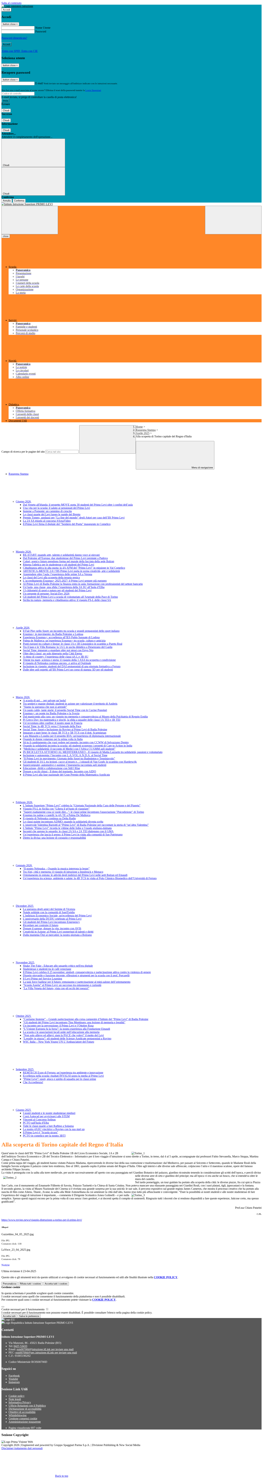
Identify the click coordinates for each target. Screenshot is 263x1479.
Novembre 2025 (25, 962)
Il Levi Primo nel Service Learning (42, 978)
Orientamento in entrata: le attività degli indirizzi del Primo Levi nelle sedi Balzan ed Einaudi (75, 875)
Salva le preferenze (29, 1316)
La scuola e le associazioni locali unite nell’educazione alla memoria (61, 1032)
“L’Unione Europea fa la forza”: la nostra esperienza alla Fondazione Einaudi (66, 1028)
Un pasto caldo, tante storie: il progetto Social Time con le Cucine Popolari (65, 710)
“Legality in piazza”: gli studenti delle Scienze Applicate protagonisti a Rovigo (67, 1038)
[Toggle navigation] (29, 220)
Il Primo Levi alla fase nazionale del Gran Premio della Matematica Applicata (66, 774)
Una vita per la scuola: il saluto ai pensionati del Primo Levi (56, 507)
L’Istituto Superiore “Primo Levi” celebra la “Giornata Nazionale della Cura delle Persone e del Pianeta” (81, 805)
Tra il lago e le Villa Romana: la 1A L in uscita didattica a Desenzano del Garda (67, 647)
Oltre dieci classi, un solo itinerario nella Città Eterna (52, 653)
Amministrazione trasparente (25, 1421)
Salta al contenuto (11, 2)
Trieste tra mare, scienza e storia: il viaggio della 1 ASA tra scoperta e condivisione (69, 659)
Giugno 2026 (23, 501)
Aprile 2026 (23, 627)
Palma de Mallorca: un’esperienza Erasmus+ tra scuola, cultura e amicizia (64, 640)
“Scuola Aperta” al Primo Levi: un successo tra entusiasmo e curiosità (62, 985)
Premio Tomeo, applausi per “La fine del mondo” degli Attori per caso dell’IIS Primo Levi (74, 517)
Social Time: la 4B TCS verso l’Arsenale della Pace (52, 726)
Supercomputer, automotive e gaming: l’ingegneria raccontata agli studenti (64, 764)
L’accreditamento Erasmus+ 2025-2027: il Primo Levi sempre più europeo (65, 580)
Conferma (19, 200)
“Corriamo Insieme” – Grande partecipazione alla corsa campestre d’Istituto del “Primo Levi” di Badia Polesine (85, 1019)
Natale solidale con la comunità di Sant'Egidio (49, 912)
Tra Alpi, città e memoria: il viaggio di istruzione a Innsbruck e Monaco (63, 871)
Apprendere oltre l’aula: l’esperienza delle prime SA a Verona (57, 574)
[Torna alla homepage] (131, 204)
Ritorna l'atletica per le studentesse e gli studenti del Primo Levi (58, 564)
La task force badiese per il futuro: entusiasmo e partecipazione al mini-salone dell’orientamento (76, 981)
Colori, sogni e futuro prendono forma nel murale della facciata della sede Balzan (68, 561)
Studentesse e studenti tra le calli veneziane (47, 968)
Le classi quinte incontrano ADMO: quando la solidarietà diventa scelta (63, 821)
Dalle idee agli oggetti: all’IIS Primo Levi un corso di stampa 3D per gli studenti (68, 669)
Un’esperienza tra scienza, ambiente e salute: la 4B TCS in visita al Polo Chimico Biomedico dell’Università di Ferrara (90, 878)
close (5, 236)
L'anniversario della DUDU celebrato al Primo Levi (52, 918)
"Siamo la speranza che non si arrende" (45, 706)
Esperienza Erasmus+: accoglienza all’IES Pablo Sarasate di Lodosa (61, 637)
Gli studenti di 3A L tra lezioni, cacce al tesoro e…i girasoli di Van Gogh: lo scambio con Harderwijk (80, 761)
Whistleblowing (17, 1415)
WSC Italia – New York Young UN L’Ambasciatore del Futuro (58, 1041)
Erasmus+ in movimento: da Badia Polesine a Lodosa (53, 634)
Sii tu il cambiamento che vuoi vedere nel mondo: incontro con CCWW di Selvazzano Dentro (76, 742)
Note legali (15, 1399)
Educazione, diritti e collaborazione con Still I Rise (51, 768)
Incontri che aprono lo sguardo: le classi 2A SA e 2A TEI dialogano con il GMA (68, 831)
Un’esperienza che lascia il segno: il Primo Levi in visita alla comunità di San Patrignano (73, 834)
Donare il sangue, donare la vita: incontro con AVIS (52, 928)
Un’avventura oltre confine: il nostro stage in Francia (52, 723)
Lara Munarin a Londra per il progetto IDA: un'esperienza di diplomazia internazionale (72, 735)
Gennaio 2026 (24, 865)
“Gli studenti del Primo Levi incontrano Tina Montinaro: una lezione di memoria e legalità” (74, 1022)
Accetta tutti (56, 1283)
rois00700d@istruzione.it (45, 1349)
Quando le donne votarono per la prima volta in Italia (53, 739)
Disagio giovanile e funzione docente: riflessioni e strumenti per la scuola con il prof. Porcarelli (76, 975)
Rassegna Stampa (146, 429)
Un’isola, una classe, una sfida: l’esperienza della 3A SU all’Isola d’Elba (63, 587)
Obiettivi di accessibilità (22, 1412)
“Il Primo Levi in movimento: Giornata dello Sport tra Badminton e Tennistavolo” (69, 758)
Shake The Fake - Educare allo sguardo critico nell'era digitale (58, 965)
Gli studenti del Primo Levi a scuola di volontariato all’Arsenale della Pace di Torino (70, 596)
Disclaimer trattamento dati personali (22, 1448)
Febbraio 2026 (24, 802)
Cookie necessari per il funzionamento (23, 1309)
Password (40, 31)
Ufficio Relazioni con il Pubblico (27, 1405)
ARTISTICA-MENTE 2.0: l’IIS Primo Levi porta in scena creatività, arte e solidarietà (71, 571)
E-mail (39, 83)
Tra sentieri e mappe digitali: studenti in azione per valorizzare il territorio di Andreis (70, 703)
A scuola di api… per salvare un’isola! (44, 700)
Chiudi (6, 110)
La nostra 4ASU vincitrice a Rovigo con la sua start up (54, 1129)
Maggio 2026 (24, 551)
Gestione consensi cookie (23, 1418)
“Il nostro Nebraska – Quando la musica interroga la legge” (56, 868)
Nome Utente (42, 27)
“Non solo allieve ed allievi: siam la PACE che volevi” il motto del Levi (63, 1035)
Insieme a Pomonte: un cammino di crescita (47, 511)
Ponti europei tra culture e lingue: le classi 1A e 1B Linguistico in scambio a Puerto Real (72, 643)
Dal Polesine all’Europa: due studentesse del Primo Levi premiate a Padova (65, 558)
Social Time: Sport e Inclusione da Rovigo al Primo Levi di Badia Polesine (65, 729)
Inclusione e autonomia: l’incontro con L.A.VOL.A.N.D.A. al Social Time (65, 755)
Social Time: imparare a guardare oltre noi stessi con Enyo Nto (58, 650)
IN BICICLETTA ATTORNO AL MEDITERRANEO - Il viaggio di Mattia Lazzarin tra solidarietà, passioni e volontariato (92, 752)
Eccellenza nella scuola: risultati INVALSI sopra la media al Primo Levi (63, 1075)
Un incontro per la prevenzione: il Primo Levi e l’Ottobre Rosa (58, 1025)
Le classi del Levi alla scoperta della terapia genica (51, 577)
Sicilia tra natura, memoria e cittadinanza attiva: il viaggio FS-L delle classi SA (67, 600)
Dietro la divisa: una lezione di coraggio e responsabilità (54, 837)
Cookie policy (17, 1395)
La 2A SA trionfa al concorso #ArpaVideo (47, 520)
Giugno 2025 (23, 1109)
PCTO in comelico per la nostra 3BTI (44, 1135)
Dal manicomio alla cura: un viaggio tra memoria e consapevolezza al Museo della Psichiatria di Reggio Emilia (85, 716)
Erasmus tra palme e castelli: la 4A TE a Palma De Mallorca (56, 815)
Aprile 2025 (142, 433)
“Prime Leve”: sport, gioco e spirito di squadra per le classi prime (59, 1079)
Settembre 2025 (25, 1069)
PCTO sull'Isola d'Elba (36, 1122)
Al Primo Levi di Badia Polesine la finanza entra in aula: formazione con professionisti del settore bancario (83, 583)
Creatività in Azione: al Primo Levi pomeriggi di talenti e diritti (58, 931)
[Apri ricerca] (233, 220)
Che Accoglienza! (33, 1082)
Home (139, 426)
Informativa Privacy (20, 1402)
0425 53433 (20, 1346)
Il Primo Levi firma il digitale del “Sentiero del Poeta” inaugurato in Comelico (67, 524)
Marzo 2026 (23, 697)
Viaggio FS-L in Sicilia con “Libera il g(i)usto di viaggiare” (56, 808)
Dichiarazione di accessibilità (25, 1408)
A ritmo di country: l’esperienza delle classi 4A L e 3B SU (55, 656)
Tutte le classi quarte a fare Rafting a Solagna (48, 1125)
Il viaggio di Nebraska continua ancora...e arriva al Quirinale (57, 663)
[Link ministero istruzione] (17, 6)
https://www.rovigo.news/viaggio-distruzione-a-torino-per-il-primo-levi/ (41, 1219)
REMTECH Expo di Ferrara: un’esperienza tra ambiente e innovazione (63, 1072)
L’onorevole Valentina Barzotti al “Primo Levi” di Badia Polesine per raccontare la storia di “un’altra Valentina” (86, 824)
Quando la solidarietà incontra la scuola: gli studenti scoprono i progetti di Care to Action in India (77, 745)
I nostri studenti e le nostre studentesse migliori (49, 1113)
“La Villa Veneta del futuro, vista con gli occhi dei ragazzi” (56, 988)
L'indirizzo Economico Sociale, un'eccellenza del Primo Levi (57, 915)
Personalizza (9, 1283)
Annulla (7, 200)
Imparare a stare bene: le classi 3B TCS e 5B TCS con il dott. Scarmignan (64, 732)
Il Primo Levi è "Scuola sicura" (40, 1132)
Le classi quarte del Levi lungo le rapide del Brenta (51, 514)
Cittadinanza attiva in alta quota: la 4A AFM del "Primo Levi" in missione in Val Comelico (74, 567)
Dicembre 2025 (25, 905)
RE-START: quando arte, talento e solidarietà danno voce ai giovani (61, 554)
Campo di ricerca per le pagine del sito (23, 451)
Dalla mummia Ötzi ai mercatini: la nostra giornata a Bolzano (57, 934)
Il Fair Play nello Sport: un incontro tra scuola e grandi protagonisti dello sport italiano (71, 630)
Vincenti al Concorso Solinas (39, 1119)
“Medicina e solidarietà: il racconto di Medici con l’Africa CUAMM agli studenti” (69, 748)
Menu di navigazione (202, 467)
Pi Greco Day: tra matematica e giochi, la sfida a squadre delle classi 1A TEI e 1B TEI (71, 719)
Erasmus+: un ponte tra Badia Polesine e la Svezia (51, 713)
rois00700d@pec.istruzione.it (46, 1352)
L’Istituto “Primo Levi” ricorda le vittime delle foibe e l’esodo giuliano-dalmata (67, 828)
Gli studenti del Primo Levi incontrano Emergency (51, 922)
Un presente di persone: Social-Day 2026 (46, 593)
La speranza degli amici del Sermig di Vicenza (49, 909)
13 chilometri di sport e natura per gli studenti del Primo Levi (57, 590)
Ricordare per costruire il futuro (40, 925)
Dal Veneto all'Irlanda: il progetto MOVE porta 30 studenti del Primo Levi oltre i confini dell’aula (78, 504)
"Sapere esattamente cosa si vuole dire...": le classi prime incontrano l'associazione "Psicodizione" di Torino (83, 811)
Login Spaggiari (93, 90)
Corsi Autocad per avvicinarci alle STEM (46, 1116)
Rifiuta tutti (30, 1283)
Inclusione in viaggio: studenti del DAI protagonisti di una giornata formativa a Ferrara (71, 666)
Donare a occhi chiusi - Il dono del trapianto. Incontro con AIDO (59, 771)
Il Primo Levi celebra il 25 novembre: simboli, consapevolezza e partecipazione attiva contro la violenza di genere (87, 972)
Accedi (6, 9)
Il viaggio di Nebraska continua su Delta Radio (49, 818)
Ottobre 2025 (23, 1015)
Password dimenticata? (14, 37)
